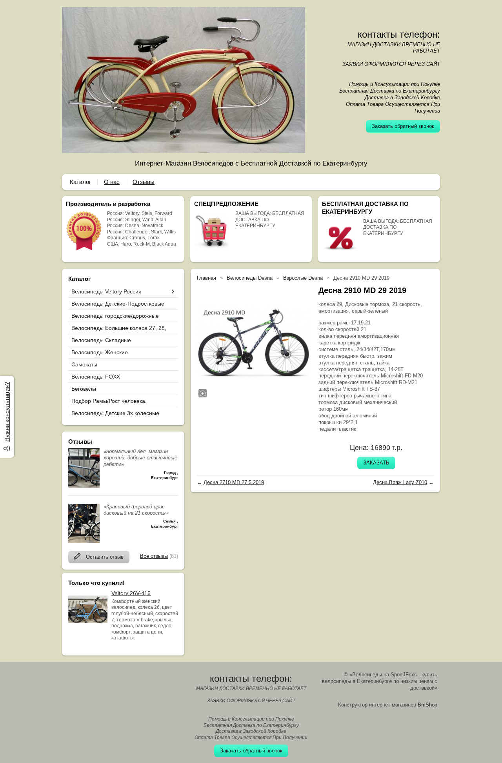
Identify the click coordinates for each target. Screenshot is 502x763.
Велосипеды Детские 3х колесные (115, 413)
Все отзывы (154, 556)
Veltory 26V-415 (131, 593)
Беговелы (83, 389)
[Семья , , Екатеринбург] (84, 541)
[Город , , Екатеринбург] (84, 486)
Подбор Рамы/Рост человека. (109, 401)
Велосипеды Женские (99, 352)
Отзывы (144, 181)
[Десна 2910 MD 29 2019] (254, 342)
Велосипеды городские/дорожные (115, 316)
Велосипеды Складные (101, 340)
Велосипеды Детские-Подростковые (117, 303)
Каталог (80, 181)
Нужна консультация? (7, 412)
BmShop (427, 705)
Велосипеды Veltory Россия (106, 291)
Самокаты (84, 364)
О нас (112, 181)
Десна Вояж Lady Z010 (400, 482)
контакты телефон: (399, 34)
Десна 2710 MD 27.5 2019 (234, 482)
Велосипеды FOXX (95, 376)
